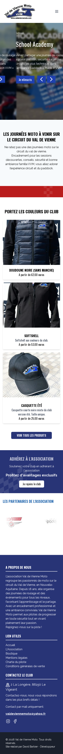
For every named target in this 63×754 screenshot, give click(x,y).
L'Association (14, 649)
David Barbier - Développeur (39, 746)
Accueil (10, 645)
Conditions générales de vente (25, 666)
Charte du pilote (16, 662)
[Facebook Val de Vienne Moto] (15, 721)
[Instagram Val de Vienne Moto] (8, 721)
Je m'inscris (12, 79)
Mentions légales (16, 657)
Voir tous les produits (31, 435)
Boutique (11, 653)
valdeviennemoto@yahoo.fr (26, 713)
